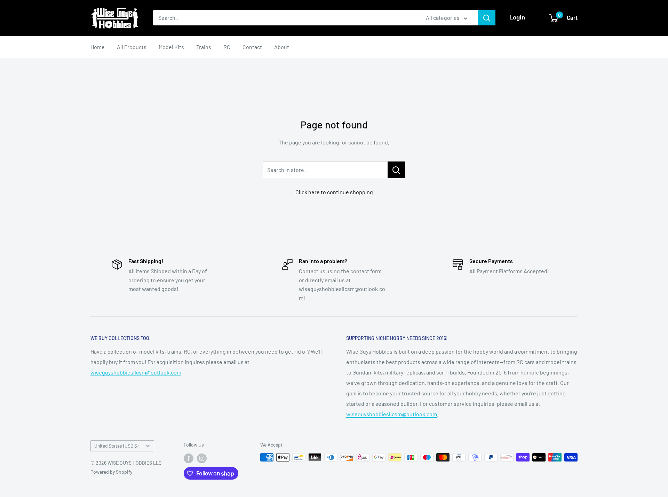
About (281, 47)
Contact (252, 47)
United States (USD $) (116, 446)
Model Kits (171, 47)
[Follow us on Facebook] (188, 458)
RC (226, 47)
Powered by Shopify (111, 472)
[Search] (486, 17)
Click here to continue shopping (334, 192)
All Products (131, 47)
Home (97, 47)
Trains (203, 47)
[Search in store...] (396, 169)
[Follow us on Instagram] (202, 458)
